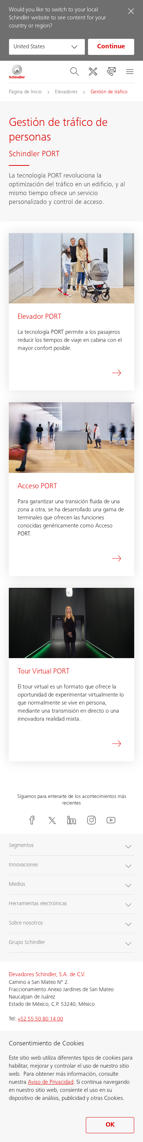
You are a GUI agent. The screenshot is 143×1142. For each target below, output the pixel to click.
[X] (52, 820)
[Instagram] (91, 820)
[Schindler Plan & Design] (93, 71)
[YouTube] (111, 820)
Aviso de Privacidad (50, 1082)
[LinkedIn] (71, 820)
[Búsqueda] (74, 71)
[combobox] (47, 47)
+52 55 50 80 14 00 (40, 1019)
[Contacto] (111, 71)
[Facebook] (32, 820)
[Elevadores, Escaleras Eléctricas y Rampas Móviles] (17, 72)
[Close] (131, 11)
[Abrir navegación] (129, 71)
